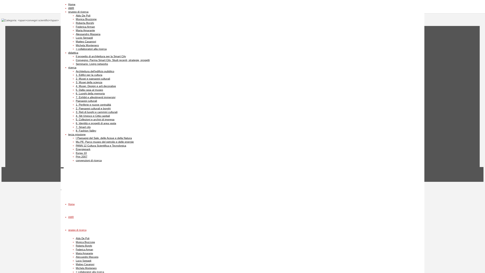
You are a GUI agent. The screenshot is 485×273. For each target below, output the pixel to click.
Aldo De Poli (82, 238)
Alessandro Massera (87, 257)
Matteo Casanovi (85, 264)
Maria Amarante (84, 253)
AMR (71, 217)
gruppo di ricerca (77, 230)
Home (71, 204)
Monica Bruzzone (85, 242)
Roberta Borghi (84, 245)
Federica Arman (84, 249)
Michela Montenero (86, 268)
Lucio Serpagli (83, 260)
